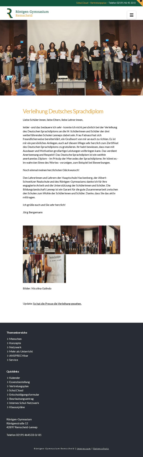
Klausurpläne (17, 407)
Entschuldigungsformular (24, 394)
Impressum (84, 448)
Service (13, 359)
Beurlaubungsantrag (21, 398)
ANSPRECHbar (18, 355)
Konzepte (15, 343)
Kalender (14, 377)
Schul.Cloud (82, 2)
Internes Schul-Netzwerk (24, 402)
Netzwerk (15, 347)
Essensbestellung (19, 382)
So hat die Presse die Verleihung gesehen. (57, 303)
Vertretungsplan (98, 2)
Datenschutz (101, 448)
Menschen (15, 338)
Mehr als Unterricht (21, 351)
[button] (131, 15)
